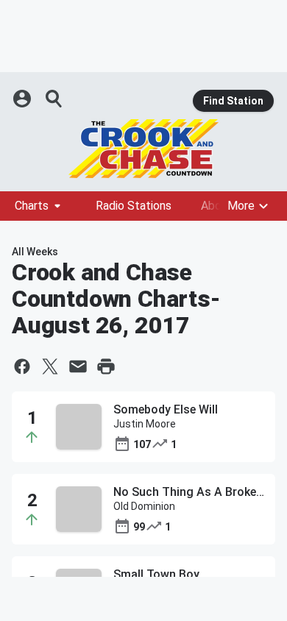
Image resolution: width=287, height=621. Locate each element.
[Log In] (23, 98)
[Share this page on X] (50, 366)
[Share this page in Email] (78, 366)
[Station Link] (143, 148)
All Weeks (35, 252)
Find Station (233, 101)
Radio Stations (133, 206)
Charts (32, 206)
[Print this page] (106, 366)
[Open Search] (54, 98)
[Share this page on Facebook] (22, 366)
